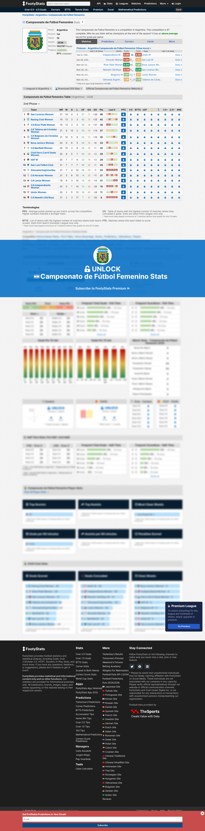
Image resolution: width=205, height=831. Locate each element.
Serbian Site (111, 791)
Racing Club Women (42, 119)
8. (40, 624)
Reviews (106, 799)
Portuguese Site (113, 694)
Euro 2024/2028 (110, 682)
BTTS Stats (82, 662)
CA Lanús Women (40, 180)
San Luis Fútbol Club (42, 165)
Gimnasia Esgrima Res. (43, 170)
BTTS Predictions (85, 710)
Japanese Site (112, 686)
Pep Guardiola (83, 759)
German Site (111, 723)
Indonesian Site (113, 766)
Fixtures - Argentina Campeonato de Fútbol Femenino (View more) (113, 48)
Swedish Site (112, 719)
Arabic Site (111, 795)
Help (162, 810)
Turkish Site (111, 690)
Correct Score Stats (86, 674)
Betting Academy (111, 666)
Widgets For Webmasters (115, 670)
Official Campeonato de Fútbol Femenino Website (113, 88)
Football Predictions (112, 678)
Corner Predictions (85, 706)
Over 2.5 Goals (83, 654)
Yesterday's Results (112, 654)
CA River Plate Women (43, 124)
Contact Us (142, 810)
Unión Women (38, 192)
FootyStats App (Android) (89, 688)
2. (41, 591)
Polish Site (110, 743)
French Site (111, 715)
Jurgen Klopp (83, 755)
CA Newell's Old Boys (42, 197)
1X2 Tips (80, 730)
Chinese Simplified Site (117, 762)
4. (43, 602)
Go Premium (184, 626)
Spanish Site (111, 711)
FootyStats (30, 810)
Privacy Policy (175, 810)
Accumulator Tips (85, 714)
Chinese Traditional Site (113, 757)
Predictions (83, 697)
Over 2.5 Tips (83, 722)
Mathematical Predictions (132, 9)
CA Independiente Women (40, 186)
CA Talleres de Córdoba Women (44, 130)
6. (37, 613)
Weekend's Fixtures (112, 662)
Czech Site (111, 747)
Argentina (62, 30)
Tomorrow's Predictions (88, 702)
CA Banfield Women (42, 148)
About (154, 810)
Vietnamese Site (113, 782)
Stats (178, 55)
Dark (178, 9)
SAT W (34, 159)
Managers (82, 746)
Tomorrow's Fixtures (112, 658)
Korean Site (111, 699)
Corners (55, 9)
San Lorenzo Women (42, 114)
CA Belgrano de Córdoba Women (44, 137)
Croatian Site (112, 751)
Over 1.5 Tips (83, 726)
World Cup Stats (84, 678)
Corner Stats (82, 666)
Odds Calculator (84, 768)
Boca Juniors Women (42, 142)
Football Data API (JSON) (115, 674)
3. (43, 596)
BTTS (67, 9)
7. (37, 618)
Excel (111, 9)
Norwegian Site (113, 774)
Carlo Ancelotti (83, 750)
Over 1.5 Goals (83, 658)
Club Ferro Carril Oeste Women (43, 153)
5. (42, 607)
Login (178, 3)
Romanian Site (112, 735)
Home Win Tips (83, 718)
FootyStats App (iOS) (87, 692)
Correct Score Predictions (83, 739)
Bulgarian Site (112, 786)
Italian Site (110, 731)
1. (42, 586)
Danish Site (111, 707)
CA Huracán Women (42, 175)
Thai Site (109, 770)
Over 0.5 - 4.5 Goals (35, 9)
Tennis (82, 9)
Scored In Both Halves (87, 670)
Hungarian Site (113, 778)
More (172, 41)
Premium (98, 9)
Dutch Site (110, 727)
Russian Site (111, 703)
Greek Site (110, 739)
